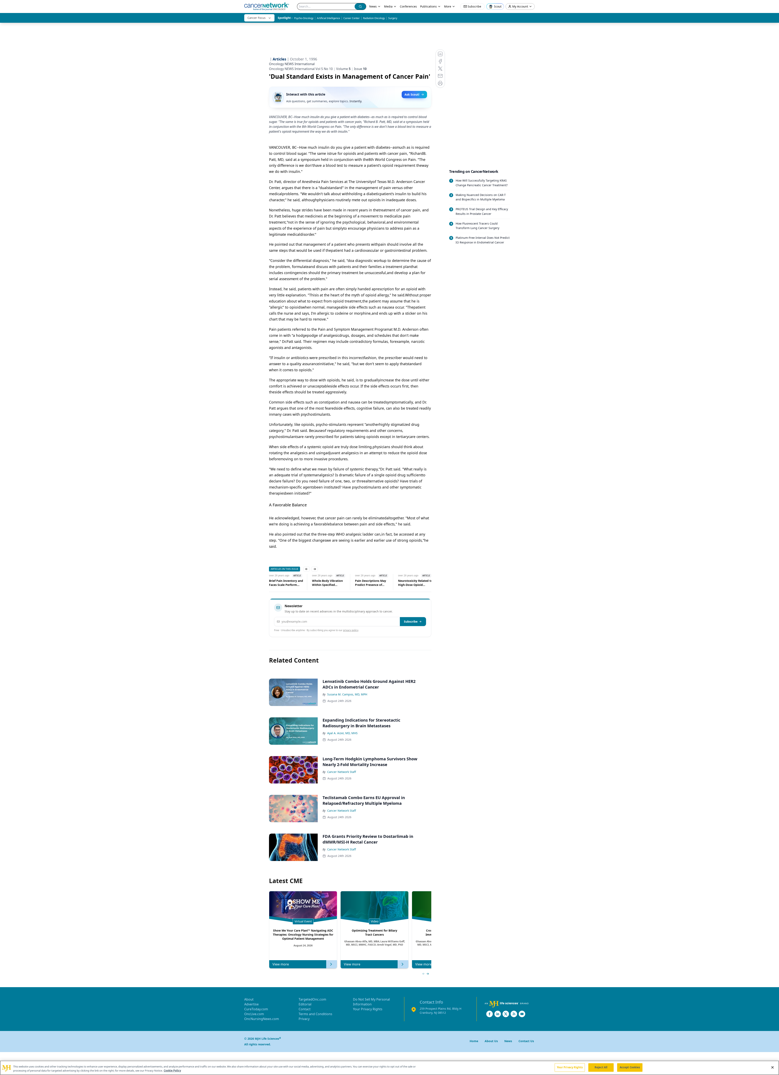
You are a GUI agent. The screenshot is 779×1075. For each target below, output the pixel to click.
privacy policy (350, 630)
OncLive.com (254, 1014)
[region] (389, 1068)
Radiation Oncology (374, 18)
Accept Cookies (630, 1067)
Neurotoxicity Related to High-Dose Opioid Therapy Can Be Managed (372, 583)
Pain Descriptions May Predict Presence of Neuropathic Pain (327, 583)
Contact (305, 1009)
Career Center (351, 18)
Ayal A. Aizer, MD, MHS (342, 733)
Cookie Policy (172, 1070)
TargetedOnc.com (312, 999)
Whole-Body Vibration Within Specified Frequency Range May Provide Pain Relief (284, 583)
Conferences (408, 6)
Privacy (304, 1019)
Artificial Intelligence (328, 18)
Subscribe (410, 621)
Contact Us (526, 1041)
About (249, 999)
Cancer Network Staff (341, 772)
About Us (491, 1041)
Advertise (251, 1004)
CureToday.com (256, 1009)
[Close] (772, 1067)
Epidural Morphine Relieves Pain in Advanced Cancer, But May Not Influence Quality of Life (413, 583)
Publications (428, 6)
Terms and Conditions (315, 1014)
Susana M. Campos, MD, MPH (347, 694)
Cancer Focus (256, 18)
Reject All (601, 1067)
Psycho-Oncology (303, 18)
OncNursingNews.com (261, 1019)
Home (474, 1041)
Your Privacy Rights (367, 1009)
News (373, 6)
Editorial (305, 1004)
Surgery (392, 18)
